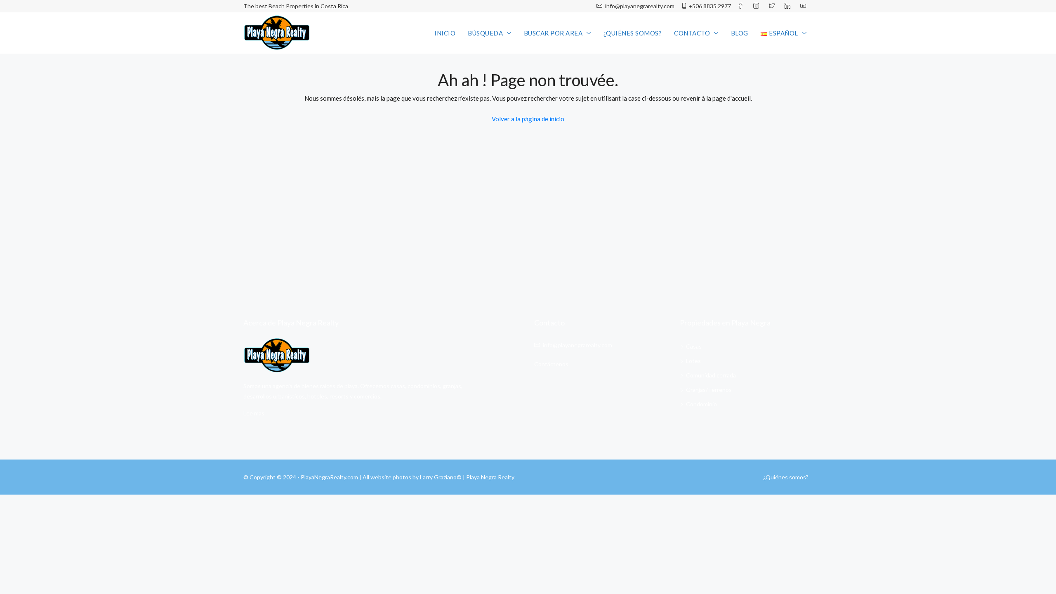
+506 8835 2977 (709, 5)
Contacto (692, 33)
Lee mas (253, 413)
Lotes (693, 360)
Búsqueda (485, 33)
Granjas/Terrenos (709, 389)
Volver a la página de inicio (528, 119)
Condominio (701, 404)
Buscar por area (553, 33)
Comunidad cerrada (711, 375)
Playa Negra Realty (490, 477)
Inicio (444, 33)
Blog (739, 33)
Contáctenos (551, 364)
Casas (694, 346)
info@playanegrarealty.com (639, 5)
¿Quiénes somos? (632, 33)
